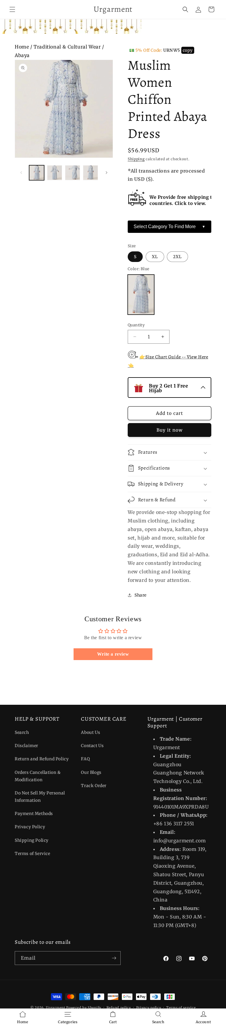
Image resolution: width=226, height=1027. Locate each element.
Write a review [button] (113, 654)
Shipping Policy (32, 840)
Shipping (136, 159)
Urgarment (55, 1008)
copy (188, 50)
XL (155, 256)
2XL (177, 256)
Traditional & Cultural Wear (67, 47)
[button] (12, 9)
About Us (90, 732)
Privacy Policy (30, 826)
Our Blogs (91, 772)
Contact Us (92, 745)
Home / (24, 47)
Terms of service (181, 1008)
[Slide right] (106, 172)
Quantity (136, 325)
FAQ (85, 759)
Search (22, 732)
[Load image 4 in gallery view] (90, 172)
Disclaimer (26, 745)
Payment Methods (34, 813)
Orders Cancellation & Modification (38, 776)
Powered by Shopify (83, 1008)
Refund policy (119, 1008)
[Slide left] (21, 172)
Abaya (22, 55)
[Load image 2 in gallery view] (54, 172)
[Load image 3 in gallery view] (72, 172)
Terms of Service (32, 853)
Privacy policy (148, 1008)
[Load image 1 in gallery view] (36, 172)
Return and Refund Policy (42, 759)
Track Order (94, 785)
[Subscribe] (113, 958)
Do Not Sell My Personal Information (40, 796)
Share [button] (140, 595)
